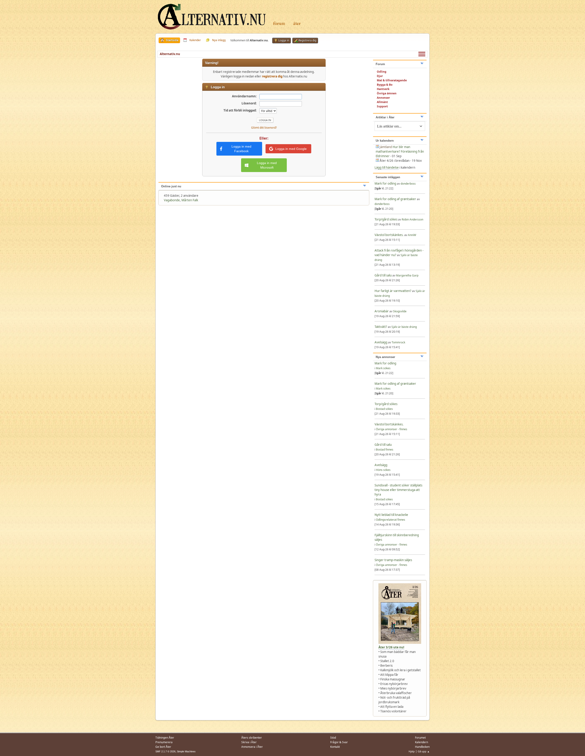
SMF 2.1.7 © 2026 (165, 751)
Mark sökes (383, 368)
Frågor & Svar (339, 742)
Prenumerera (164, 742)
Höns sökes (383, 470)
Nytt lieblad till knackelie (391, 515)
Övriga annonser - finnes (391, 429)
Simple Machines (186, 751)
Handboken (422, 747)
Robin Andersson (412, 219)
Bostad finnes (384, 449)
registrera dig (272, 76)
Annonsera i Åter (252, 747)
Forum (279, 24)
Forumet (420, 738)
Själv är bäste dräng (404, 327)
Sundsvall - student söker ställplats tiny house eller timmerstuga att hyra (398, 489)
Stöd (333, 738)
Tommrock (398, 342)
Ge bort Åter (163, 747)
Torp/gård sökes (386, 219)
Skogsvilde (400, 311)
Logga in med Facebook (241, 149)
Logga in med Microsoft (267, 165)
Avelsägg (381, 342)
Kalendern (421, 742)
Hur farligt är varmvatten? (393, 291)
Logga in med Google (291, 149)
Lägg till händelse (387, 167)
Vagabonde (172, 200)
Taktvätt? (381, 327)
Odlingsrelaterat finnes (390, 520)
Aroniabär (382, 311)
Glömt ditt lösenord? (264, 128)
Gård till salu (383, 275)
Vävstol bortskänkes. (389, 235)
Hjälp (412, 751)
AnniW (412, 235)
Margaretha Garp (407, 275)
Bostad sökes (384, 409)
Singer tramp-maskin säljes (393, 560)
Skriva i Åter (249, 742)
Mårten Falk (189, 200)
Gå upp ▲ (424, 751)
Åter (297, 24)
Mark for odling (386, 183)
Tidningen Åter (164, 738)
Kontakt (335, 747)
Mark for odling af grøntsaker (395, 199)
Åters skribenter (251, 738)
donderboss (408, 184)
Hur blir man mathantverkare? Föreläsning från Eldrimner (400, 151)
